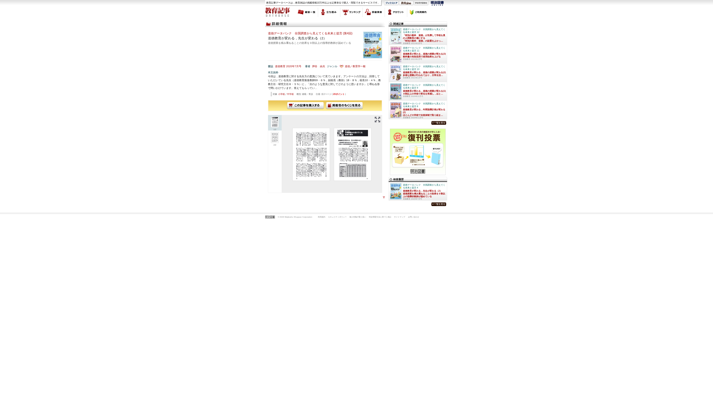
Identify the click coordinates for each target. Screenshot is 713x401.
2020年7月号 (293, 66)
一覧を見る (439, 123)
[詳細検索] (374, 12)
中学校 (290, 94)
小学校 (281, 94)
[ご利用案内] (418, 12)
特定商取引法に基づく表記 (380, 217)
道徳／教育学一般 (355, 66)
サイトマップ (399, 217)
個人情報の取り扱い (357, 217)
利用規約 (321, 217)
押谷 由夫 (318, 66)
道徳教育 (280, 66)
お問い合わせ (413, 217)
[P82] (352, 154)
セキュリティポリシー (337, 217)
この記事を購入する (305, 105)
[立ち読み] (329, 12)
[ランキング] (351, 12)
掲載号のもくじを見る (344, 105)
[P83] (311, 154)
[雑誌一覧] (307, 12)
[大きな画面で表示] (377, 119)
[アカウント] (396, 12)
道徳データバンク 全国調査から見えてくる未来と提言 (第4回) (310, 33)
